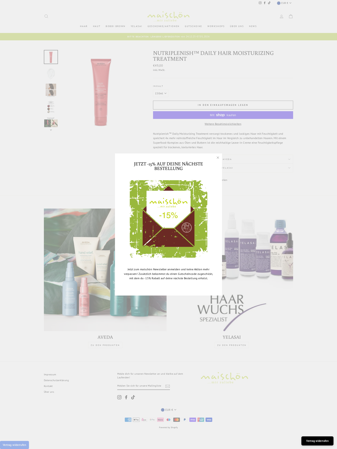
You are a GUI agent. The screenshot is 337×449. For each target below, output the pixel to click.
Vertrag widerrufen (317, 441)
